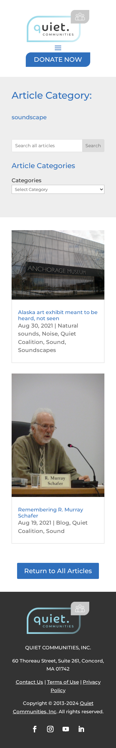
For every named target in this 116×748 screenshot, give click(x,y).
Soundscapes (37, 350)
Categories (27, 180)
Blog (62, 522)
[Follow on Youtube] (65, 729)
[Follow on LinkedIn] (81, 729)
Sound (55, 342)
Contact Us (29, 682)
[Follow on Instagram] (50, 729)
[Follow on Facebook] (34, 729)
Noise (50, 333)
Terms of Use (63, 682)
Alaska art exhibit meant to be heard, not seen (58, 315)
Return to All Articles (58, 571)
